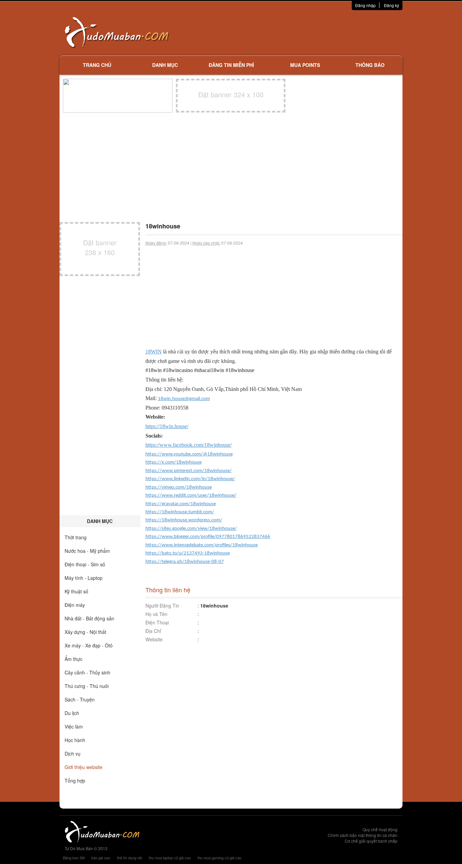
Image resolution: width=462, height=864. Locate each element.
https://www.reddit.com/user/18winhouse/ (190, 495)
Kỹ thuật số (76, 591)
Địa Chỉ (153, 630)
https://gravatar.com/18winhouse (180, 504)
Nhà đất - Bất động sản (89, 618)
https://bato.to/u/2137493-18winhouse (187, 553)
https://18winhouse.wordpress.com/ (183, 520)
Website (154, 639)
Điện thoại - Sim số (85, 564)
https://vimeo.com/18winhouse (178, 487)
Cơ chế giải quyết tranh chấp (371, 841)
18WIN (153, 351)
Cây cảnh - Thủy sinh (87, 672)
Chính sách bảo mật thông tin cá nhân (362, 835)
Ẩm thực (74, 659)
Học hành (75, 740)
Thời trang (76, 537)
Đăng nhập (365, 5)
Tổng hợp (75, 780)
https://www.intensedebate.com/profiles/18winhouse (201, 545)
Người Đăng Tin (162, 605)
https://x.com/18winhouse (173, 462)
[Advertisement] (302, 32)
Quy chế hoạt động (380, 829)
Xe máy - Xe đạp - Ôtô (89, 645)
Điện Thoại (157, 622)
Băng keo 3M (74, 857)
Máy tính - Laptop (83, 577)
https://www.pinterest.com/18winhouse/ (188, 470)
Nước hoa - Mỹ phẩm (87, 550)
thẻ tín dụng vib (129, 857)
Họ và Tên (156, 614)
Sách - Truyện (80, 699)
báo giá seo (100, 857)
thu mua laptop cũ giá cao (170, 857)
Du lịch (72, 713)
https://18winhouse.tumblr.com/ (179, 512)
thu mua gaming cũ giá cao (219, 857)
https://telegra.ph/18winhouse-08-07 (184, 561)
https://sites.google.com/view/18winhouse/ (191, 528)
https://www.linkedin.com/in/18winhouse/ (190, 479)
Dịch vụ (72, 753)
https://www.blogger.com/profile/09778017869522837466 (207, 536)
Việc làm (74, 726)
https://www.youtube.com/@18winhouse (189, 454)
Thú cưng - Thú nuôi (87, 686)
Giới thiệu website (83, 767)
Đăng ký (391, 5)
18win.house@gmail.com (184, 398)
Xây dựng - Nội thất (85, 631)
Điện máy (75, 604)
